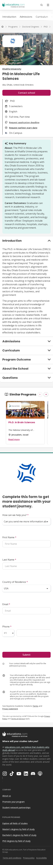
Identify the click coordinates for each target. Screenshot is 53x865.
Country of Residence (15, 582)
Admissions (26, 16)
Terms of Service (18, 719)
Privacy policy (28, 858)
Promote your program (13, 801)
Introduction (9, 16)
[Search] (41, 5)
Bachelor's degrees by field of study (19, 835)
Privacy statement (10, 708)
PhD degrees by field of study (16, 841)
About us (6, 795)
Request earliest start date (23, 127)
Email (6, 604)
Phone (6, 626)
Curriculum (42, 16)
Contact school (26, 92)
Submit (26, 654)
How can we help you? (15, 515)
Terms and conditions (12, 858)
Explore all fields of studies (15, 823)
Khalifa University (11, 68)
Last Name (9, 559)
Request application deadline (24, 122)
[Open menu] (48, 5)
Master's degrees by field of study (18, 829)
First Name (9, 537)
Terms (35, 706)
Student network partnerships (16, 807)
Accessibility (41, 858)
